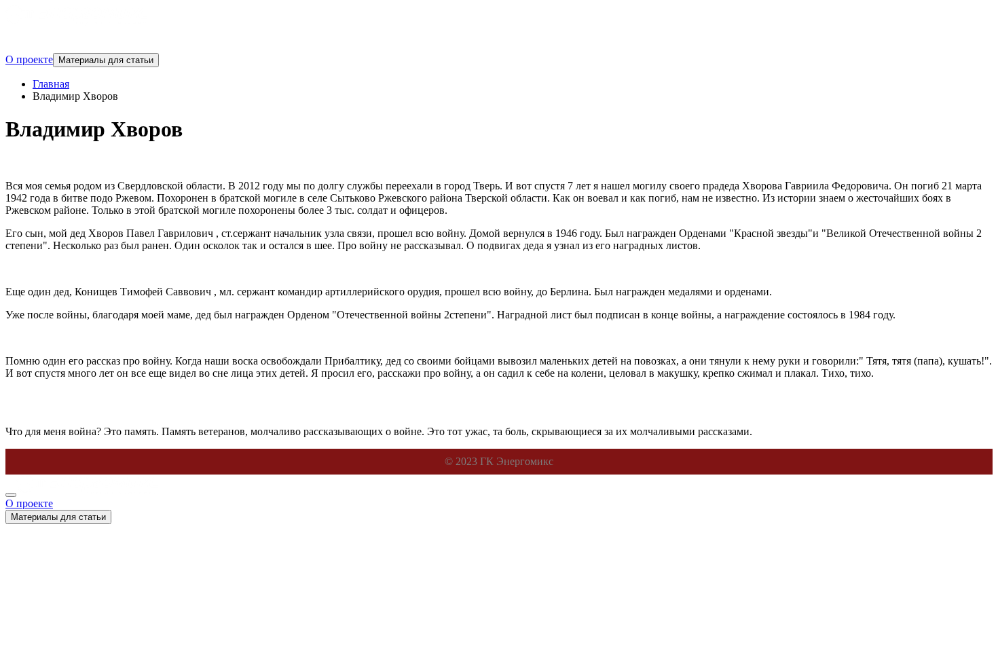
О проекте (29, 59)
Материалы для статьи (105, 60)
